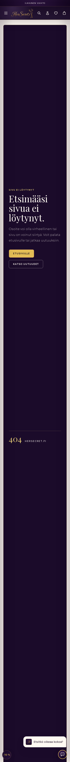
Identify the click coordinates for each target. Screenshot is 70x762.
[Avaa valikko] (6, 13)
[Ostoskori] (64, 13)
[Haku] (39, 13)
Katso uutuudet (26, 264)
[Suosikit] (56, 13)
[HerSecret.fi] (22, 13)
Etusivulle (21, 253)
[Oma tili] (47, 13)
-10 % (6, 754)
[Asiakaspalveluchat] (62, 754)
